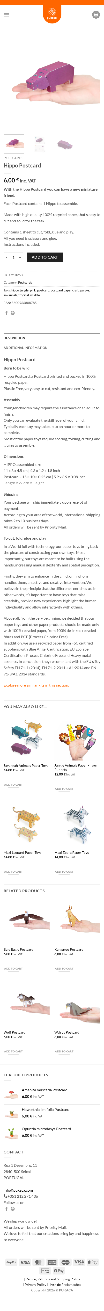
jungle (24, 290)
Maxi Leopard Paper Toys (22, 853)
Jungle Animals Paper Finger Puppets (75, 767)
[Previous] (11, 82)
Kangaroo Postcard (68, 949)
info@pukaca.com (18, 1190)
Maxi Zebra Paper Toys (71, 853)
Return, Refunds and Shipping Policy (53, 1279)
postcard (43, 290)
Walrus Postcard (66, 1032)
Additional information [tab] (26, 348)
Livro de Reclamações (65, 1284)
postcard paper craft (65, 290)
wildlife (35, 295)
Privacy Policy (36, 1284)
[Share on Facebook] (6, 313)
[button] (6, 15)
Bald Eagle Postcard (18, 949)
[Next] (92, 82)
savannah (10, 295)
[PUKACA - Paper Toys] (52, 14)
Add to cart (45, 257)
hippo (15, 290)
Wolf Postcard (14, 1032)
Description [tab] (14, 338)
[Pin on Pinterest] (13, 313)
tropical (23, 295)
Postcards (13, 158)
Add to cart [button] (13, 784)
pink (33, 290)
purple (84, 290)
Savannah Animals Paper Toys (26, 766)
